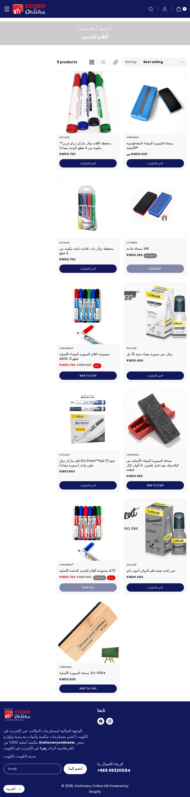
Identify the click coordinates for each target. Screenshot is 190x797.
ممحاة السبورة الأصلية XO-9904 (82, 673)
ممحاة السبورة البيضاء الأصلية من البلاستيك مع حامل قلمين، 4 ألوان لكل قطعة (153, 465)
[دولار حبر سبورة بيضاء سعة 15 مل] (155, 313)
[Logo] (17, 715)
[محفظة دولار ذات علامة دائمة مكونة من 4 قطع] (88, 208)
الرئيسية (105, 29)
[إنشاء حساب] (164, 9)
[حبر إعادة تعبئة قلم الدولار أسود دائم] (155, 530)
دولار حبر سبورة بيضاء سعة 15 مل (150, 354)
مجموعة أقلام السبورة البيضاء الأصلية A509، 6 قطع (84, 356)
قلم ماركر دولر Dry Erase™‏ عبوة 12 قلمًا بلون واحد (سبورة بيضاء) (87, 463)
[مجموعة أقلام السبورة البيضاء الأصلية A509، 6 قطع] (88, 313)
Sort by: (131, 62)
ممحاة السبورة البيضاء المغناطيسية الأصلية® (150, 145)
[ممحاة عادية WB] (155, 208)
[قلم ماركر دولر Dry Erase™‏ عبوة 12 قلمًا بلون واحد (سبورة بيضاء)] (88, 420)
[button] (6, 9)
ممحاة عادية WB (138, 248)
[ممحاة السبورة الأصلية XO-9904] (88, 632)
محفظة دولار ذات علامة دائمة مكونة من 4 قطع (86, 251)
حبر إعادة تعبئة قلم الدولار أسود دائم (151, 571)
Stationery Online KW (92, 786)
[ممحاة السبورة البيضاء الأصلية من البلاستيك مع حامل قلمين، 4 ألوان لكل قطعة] (155, 420)
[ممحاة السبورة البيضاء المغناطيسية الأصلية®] (155, 102)
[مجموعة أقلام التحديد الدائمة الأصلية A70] (88, 530)
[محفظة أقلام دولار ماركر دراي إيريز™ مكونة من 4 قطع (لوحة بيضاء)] (88, 102)
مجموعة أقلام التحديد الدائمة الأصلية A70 (87, 571)
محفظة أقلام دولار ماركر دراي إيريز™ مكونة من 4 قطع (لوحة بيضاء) (85, 145)
